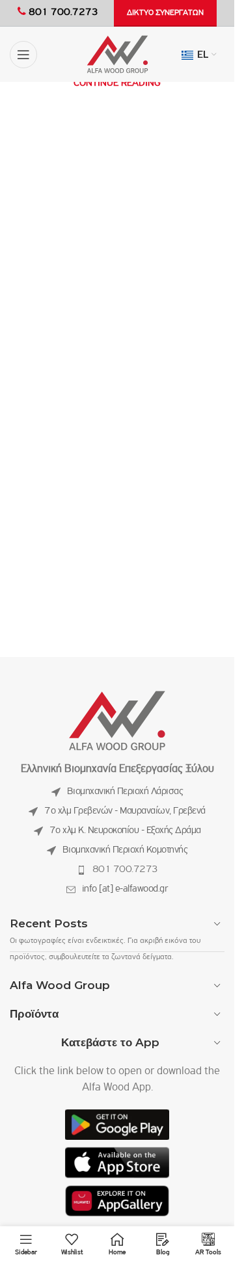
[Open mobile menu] (23, 55)
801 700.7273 (125, 869)
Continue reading (117, 83)
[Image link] (117, 721)
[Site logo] (117, 54)
